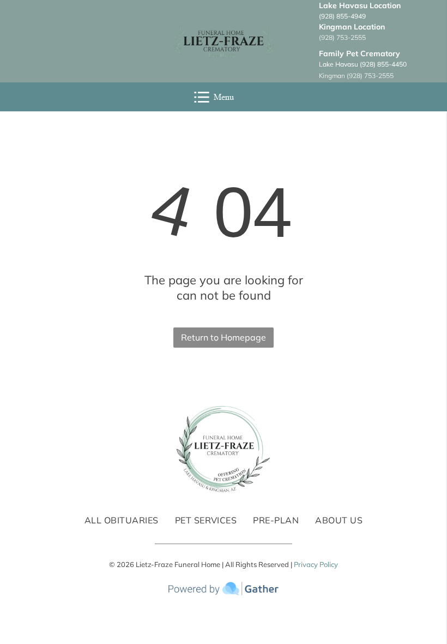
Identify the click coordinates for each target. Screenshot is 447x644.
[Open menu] (202, 97)
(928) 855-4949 (342, 16)
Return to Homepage (223, 337)
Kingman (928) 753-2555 (356, 75)
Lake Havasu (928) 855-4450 (363, 64)
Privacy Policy (316, 564)
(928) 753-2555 (342, 37)
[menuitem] (121, 520)
